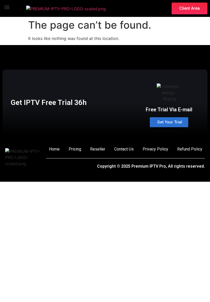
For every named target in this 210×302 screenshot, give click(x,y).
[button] (7, 7)
